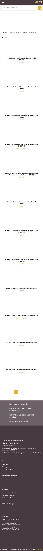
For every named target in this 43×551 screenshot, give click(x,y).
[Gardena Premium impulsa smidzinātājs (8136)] (21, 360)
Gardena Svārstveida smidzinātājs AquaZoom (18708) (21, 116)
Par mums (5, 464)
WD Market (39, 549)
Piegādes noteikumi (8, 495)
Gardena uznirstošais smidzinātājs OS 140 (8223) (21, 59)
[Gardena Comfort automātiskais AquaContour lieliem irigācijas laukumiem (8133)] (21, 163)
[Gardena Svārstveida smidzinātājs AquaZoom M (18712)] (21, 250)
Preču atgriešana (7, 469)
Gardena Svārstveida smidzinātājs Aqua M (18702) (22, 202)
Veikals (11, 32)
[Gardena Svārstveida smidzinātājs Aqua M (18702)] (21, 192)
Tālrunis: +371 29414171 (10, 443)
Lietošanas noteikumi (9, 493)
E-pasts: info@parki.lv (9, 445)
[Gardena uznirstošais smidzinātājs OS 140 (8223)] (21, 48)
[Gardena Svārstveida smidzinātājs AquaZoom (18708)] (21, 106)
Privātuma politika (7, 498)
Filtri (7, 37)
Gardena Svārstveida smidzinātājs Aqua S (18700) (21, 87)
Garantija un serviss (8, 467)
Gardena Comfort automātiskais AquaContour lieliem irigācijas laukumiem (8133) (21, 174)
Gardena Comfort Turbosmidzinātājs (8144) (21, 288)
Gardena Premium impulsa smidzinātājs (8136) (21, 369)
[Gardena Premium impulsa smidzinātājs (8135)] (21, 333)
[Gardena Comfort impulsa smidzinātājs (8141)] (21, 305)
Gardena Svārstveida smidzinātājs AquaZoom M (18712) (21, 260)
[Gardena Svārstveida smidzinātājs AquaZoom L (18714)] (21, 135)
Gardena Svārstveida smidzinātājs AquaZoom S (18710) (21, 231)
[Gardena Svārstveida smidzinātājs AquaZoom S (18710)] (21, 221)
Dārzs (18, 32)
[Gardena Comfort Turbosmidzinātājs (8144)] (21, 278)
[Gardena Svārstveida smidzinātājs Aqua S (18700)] (21, 77)
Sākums (4, 32)
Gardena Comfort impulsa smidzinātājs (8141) (21, 315)
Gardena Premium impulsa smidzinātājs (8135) (21, 342)
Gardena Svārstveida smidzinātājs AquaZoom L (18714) (21, 145)
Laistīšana (25, 32)
